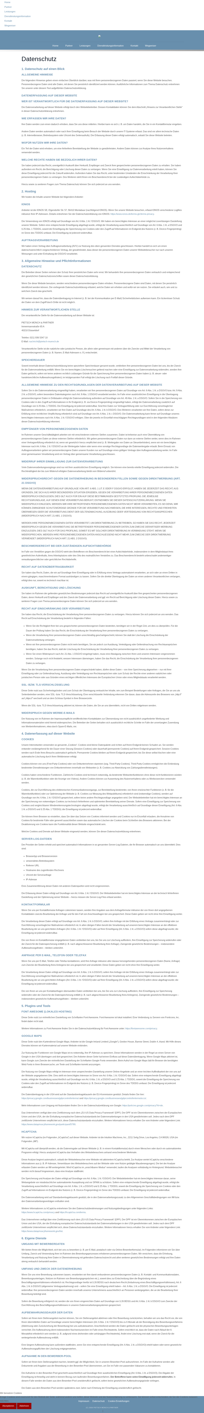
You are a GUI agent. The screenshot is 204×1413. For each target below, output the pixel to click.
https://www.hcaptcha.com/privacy (38, 1212)
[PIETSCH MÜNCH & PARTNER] (102, 37)
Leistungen (9, 11)
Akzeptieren (8, 1406)
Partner (8, 7)
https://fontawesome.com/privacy (141, 1028)
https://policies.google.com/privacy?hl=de (142, 1105)
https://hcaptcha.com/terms (73, 1212)
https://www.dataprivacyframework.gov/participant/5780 (48, 1124)
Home (7, 2)
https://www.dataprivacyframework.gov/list (42, 1231)
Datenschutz (96, 1411)
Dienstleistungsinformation (17, 16)
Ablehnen (24, 1406)
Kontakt (8, 21)
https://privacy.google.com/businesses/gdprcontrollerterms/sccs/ (115, 1098)
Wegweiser (10, 25)
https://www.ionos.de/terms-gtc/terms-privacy (132, 214)
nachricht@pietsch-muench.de (44, 341)
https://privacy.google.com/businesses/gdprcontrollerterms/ (50, 1098)
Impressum (109, 1411)
